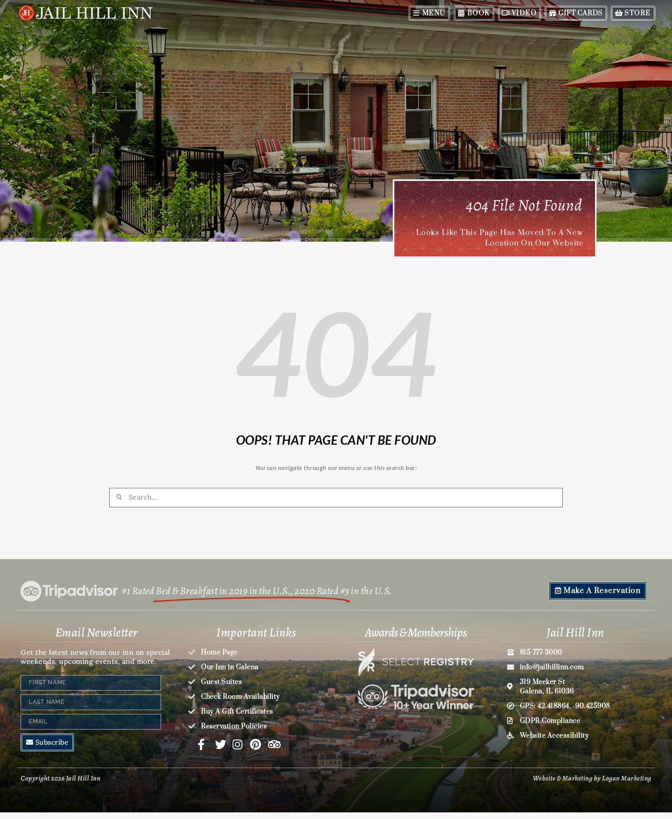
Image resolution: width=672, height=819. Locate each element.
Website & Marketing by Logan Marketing (592, 778)
